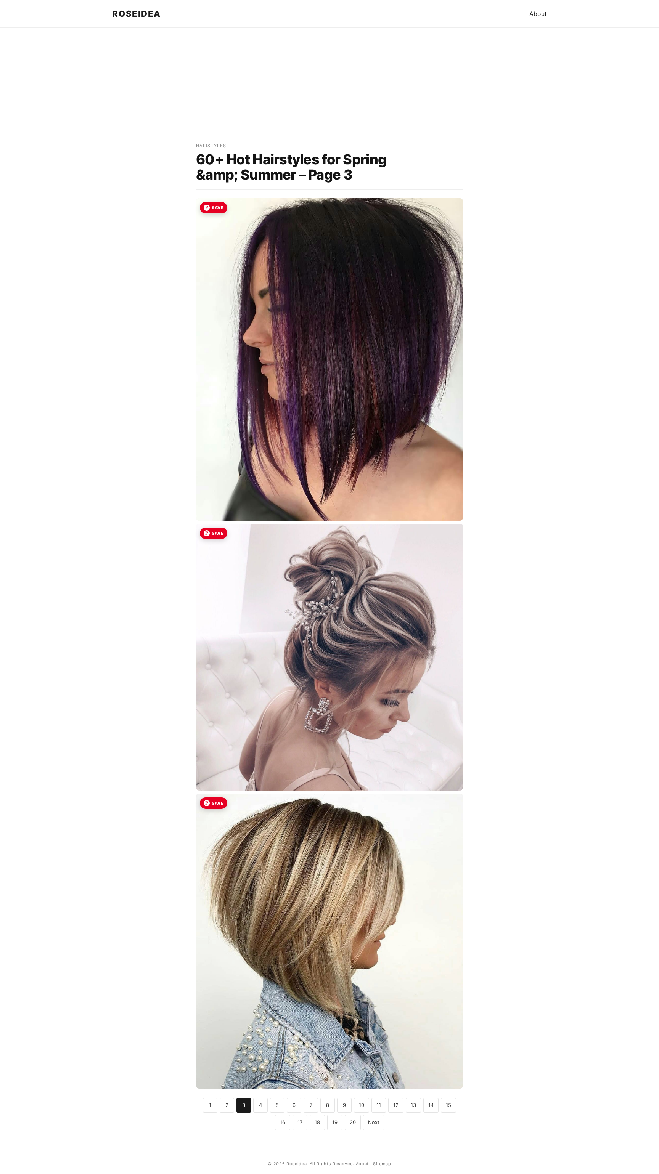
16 (282, 1122)
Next (373, 1122)
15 (448, 1105)
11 (378, 1105)
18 (317, 1122)
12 (396, 1105)
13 (413, 1105)
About (538, 14)
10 (361, 1105)
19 (335, 1122)
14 (431, 1105)
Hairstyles (211, 145)
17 (299, 1122)
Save (217, 207)
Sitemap (382, 1163)
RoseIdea (136, 14)
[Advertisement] (329, 88)
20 (353, 1122)
